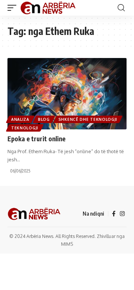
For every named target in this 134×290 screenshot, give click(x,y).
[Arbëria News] (48, 8)
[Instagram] (122, 214)
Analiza (20, 119)
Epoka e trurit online (36, 139)
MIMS (67, 244)
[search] (121, 8)
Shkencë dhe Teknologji (87, 119)
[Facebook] (113, 214)
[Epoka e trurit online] (67, 93)
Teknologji (24, 128)
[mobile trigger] (13, 8)
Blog (44, 119)
